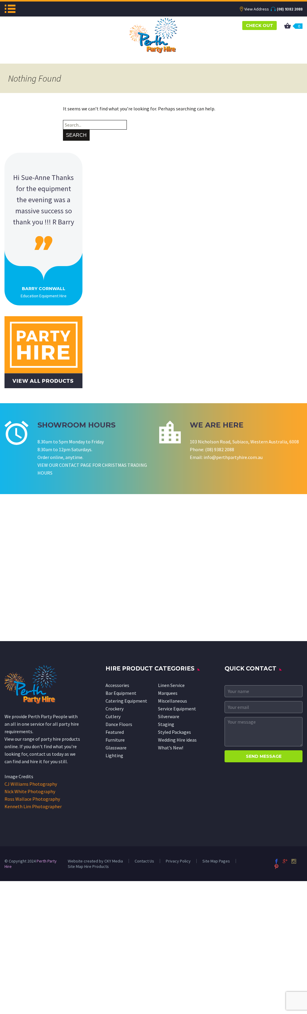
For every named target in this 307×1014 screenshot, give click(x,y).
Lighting (114, 755)
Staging (166, 724)
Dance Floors (119, 724)
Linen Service (171, 685)
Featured (115, 732)
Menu (10, 8)
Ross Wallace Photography (32, 799)
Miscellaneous (172, 701)
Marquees (167, 693)
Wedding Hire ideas (177, 740)
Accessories (117, 685)
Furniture (115, 740)
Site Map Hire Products (88, 866)
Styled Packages (174, 732)
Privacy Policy (178, 861)
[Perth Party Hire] (153, 35)
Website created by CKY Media (95, 861)
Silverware (168, 716)
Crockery (115, 709)
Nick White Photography (29, 791)
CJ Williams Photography (30, 784)
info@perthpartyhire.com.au (233, 457)
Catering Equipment (126, 701)
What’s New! (170, 748)
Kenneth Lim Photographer (33, 806)
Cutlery (113, 716)
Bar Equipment (121, 693)
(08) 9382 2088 (290, 9)
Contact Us (144, 861)
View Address (256, 9)
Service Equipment (177, 709)
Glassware (116, 748)
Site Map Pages (216, 861)
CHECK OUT (259, 25)
